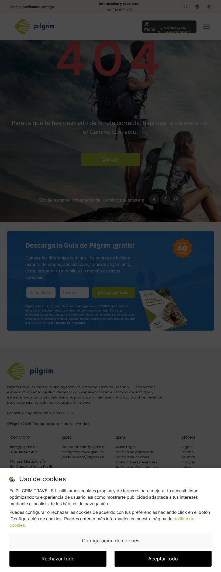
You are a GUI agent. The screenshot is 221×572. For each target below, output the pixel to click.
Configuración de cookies (110, 540)
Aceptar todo (163, 558)
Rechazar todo (58, 558)
